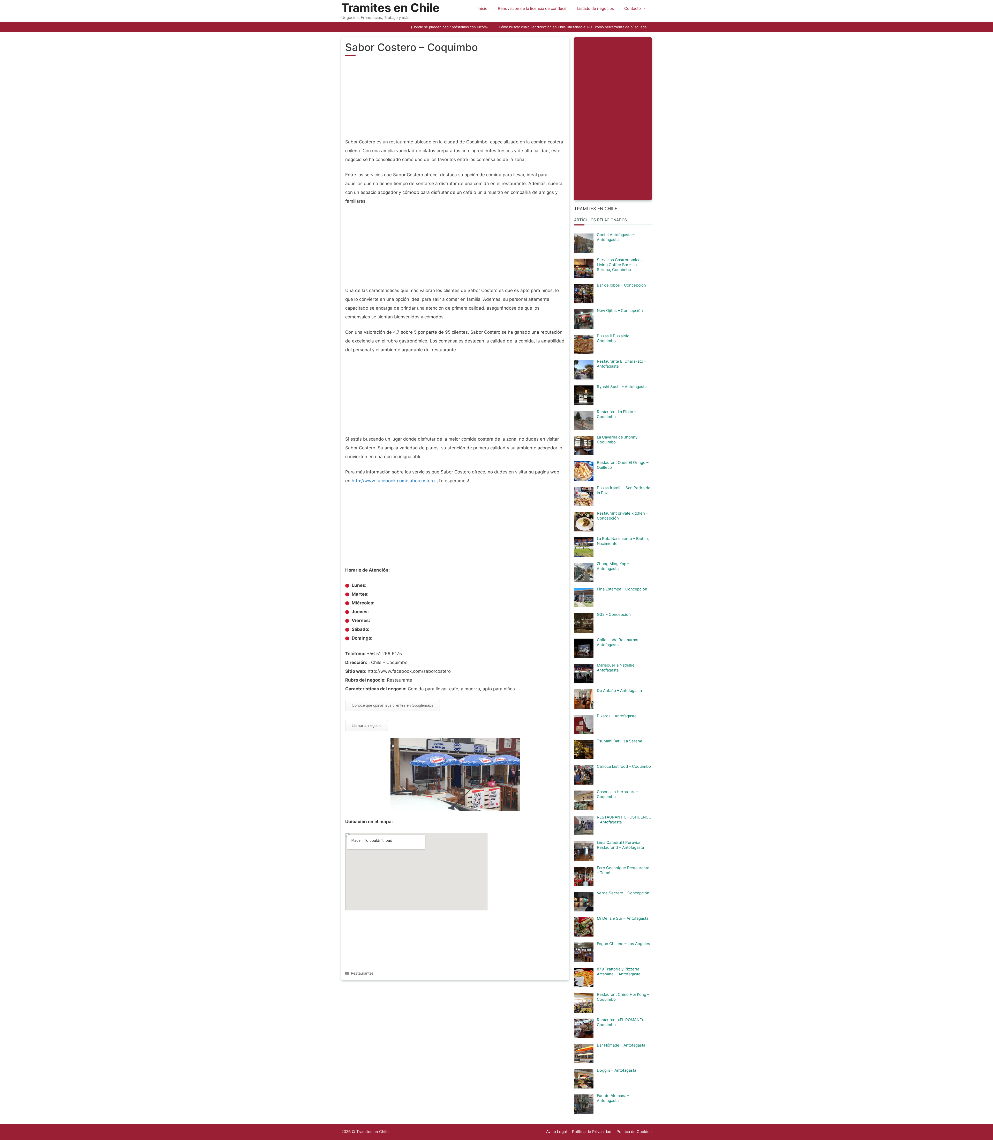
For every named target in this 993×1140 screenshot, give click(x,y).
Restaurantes (362, 973)
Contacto (632, 8)
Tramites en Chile (390, 8)
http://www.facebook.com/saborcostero (393, 480)
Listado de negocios (595, 8)
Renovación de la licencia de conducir (532, 8)
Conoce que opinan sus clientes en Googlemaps (392, 705)
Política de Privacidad (591, 1131)
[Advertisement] (455, 100)
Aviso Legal (556, 1131)
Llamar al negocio (366, 725)
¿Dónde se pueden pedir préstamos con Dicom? (449, 27)
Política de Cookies (634, 1131)
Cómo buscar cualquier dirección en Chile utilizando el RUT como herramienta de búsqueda (572, 27)
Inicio (482, 8)
